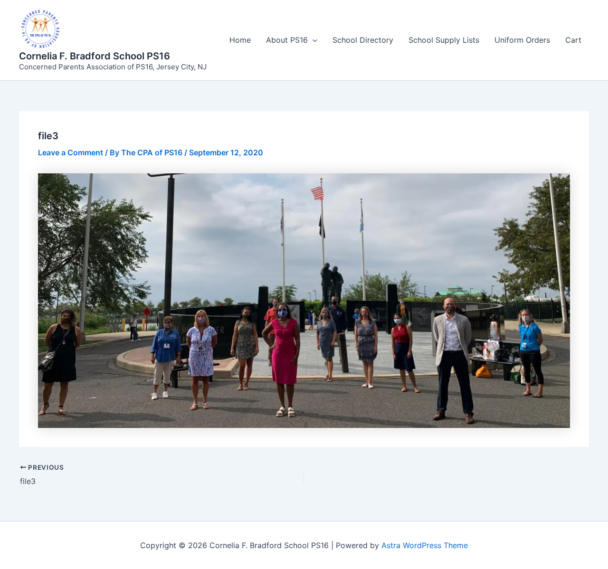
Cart (573, 40)
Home (240, 40)
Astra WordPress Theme (424, 545)
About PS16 (287, 40)
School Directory (362, 40)
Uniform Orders (522, 40)
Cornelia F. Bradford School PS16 (94, 56)
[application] (312, 40)
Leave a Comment (70, 152)
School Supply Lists (443, 40)
